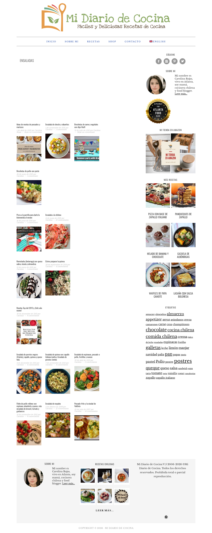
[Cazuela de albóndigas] (183, 235)
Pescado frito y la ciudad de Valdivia (85, 405)
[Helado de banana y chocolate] (158, 235)
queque (153, 368)
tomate (156, 373)
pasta (183, 355)
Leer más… (181, 93)
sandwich (182, 368)
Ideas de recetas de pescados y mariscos (28, 126)
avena (187, 319)
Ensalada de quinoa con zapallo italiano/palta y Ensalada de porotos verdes (57, 357)
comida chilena (161, 336)
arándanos (177, 319)
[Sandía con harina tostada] (105, 502)
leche (164, 348)
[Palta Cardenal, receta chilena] (88, 502)
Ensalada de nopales (53, 403)
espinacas (170, 342)
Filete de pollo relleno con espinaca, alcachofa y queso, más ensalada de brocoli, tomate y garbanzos (29, 407)
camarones (152, 324)
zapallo (150, 377)
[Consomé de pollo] (88, 481)
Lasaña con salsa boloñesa (183, 294)
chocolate (156, 329)
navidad (151, 354)
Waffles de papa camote (158, 294)
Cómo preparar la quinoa (55, 261)
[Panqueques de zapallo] (183, 196)
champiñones (181, 324)
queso (164, 368)
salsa (174, 368)
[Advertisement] (73, 97)
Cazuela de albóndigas (183, 255)
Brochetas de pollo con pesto (28, 171)
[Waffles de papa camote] (158, 275)
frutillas (182, 342)
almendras (160, 314)
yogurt (181, 373)
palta (161, 354)
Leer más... (105, 510)
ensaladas (158, 342)
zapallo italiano (165, 377)
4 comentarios (62, 266)
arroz (166, 319)
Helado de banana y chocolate (158, 255)
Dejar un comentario (33, 132)
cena (169, 324)
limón (173, 348)
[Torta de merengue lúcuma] (122, 502)
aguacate (150, 314)
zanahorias (190, 373)
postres (183, 361)
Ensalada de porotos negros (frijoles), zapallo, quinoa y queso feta (29, 357)
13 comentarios (62, 220)
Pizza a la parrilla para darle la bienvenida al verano (28, 216)
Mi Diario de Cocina (106, 17)
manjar (184, 348)
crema (182, 337)
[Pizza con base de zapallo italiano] (158, 196)
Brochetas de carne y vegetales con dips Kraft (86, 126)
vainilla (172, 373)
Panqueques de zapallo (183, 215)
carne (162, 324)
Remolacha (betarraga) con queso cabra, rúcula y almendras (29, 263)
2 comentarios (91, 362)
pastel (150, 362)
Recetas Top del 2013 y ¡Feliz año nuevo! (29, 309)
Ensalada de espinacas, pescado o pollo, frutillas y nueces (87, 356)
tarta (148, 373)
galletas (153, 347)
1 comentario (61, 129)
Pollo (160, 362)
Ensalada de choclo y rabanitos (57, 124)
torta (165, 373)
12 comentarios (62, 408)
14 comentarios (91, 411)
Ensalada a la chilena (53, 214)
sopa (190, 368)
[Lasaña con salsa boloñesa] (183, 275)
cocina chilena (180, 330)
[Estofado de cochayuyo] (122, 481)
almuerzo (175, 314)
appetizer (154, 319)
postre (169, 361)
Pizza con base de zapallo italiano (158, 215)
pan (168, 354)
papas (176, 354)
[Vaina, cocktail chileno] (105, 481)
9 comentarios (33, 315)
